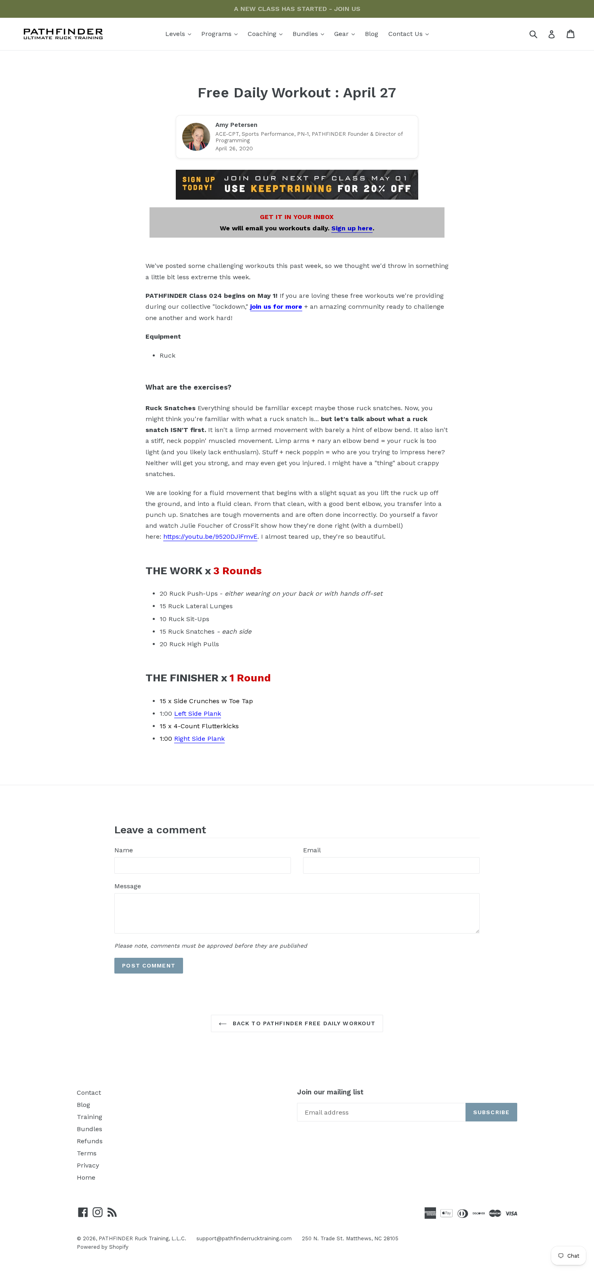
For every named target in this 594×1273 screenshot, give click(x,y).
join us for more (276, 306)
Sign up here (352, 228)
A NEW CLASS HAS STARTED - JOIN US (297, 9)
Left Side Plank (197, 713)
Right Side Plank (199, 738)
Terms (87, 1153)
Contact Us (410, 34)
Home (86, 1177)
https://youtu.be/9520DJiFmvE (210, 536)
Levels (180, 34)
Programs (221, 34)
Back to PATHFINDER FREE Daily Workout (303, 1023)
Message (127, 886)
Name (123, 850)
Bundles (310, 34)
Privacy (88, 1165)
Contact (89, 1092)
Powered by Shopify (102, 1247)
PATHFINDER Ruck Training (134, 1238)
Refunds (90, 1141)
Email (312, 850)
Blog (371, 34)
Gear (346, 34)
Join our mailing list (330, 1092)
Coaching (267, 34)
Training (89, 1117)
